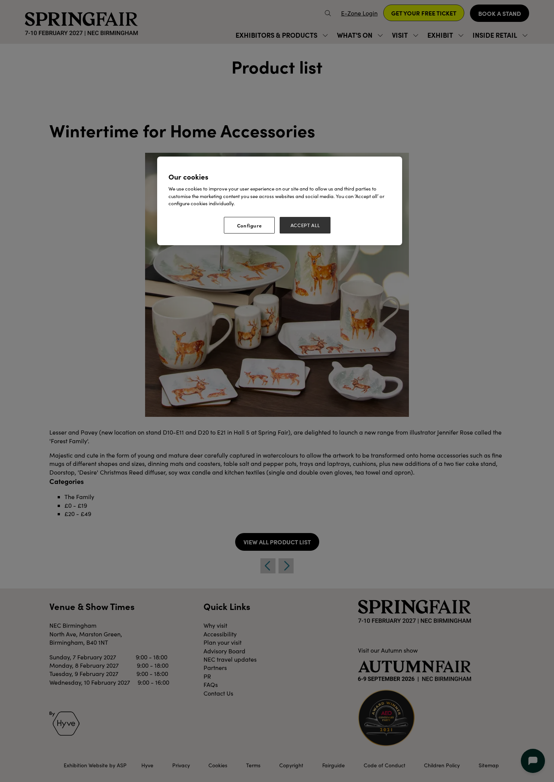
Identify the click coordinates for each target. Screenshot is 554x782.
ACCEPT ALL (305, 225)
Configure (249, 225)
